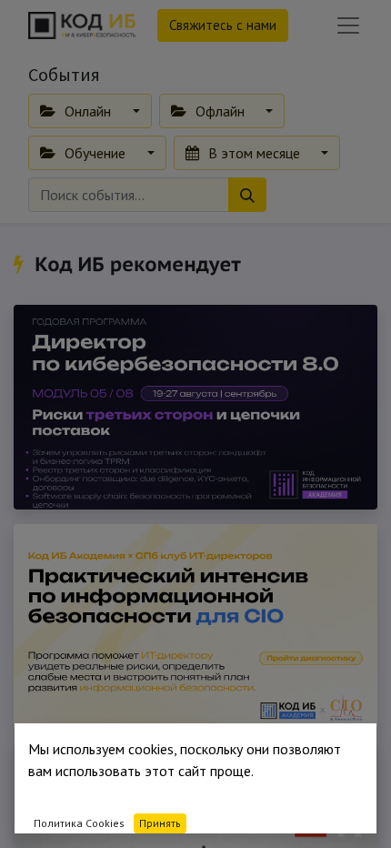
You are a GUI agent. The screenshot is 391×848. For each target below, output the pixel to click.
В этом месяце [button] (254, 153)
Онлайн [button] (88, 111)
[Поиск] (247, 194)
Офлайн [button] (220, 111)
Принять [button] (160, 823)
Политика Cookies (79, 823)
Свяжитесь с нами (222, 25)
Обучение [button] (95, 153)
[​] (21, 264)
